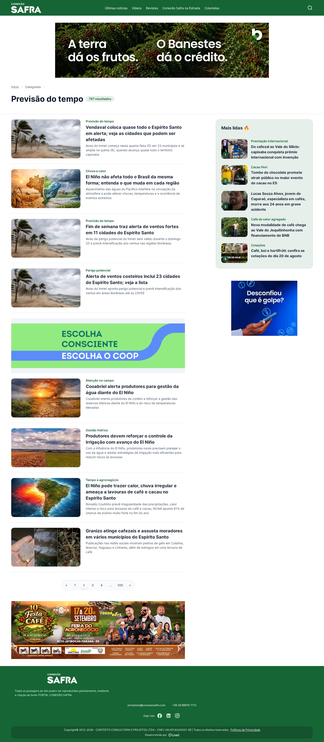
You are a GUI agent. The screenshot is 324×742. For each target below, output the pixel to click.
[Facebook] (159, 715)
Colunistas (212, 8)
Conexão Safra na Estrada (181, 8)
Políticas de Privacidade (245, 729)
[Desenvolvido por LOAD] (173, 734)
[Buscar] (310, 8)
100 (120, 585)
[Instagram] (177, 715)
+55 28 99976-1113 (184, 705)
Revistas (152, 8)
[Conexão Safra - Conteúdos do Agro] (26, 8)
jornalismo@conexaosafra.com (146, 705)
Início (15, 87)
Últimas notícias (116, 8)
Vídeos (137, 8)
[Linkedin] (168, 715)
